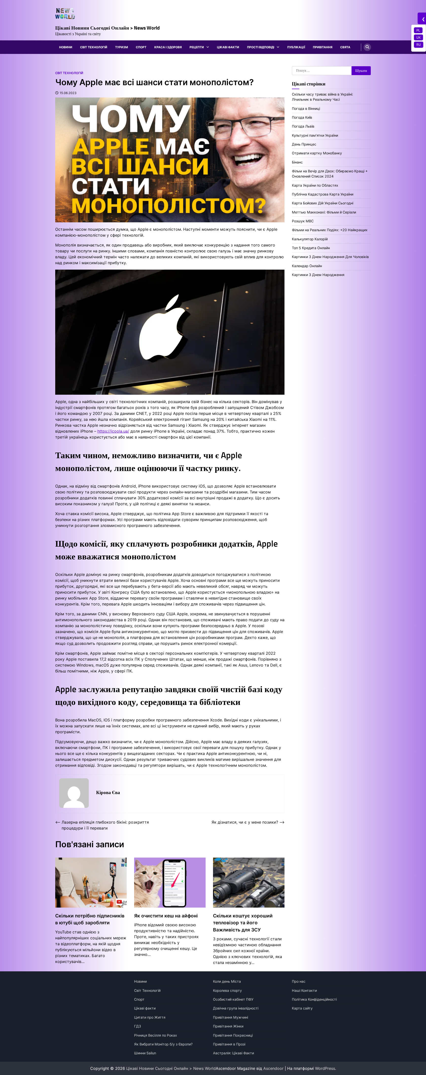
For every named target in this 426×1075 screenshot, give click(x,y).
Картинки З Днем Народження (318, 275)
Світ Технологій (93, 47)
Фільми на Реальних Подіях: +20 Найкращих (330, 230)
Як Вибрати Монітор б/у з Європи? (163, 1044)
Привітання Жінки (228, 1026)
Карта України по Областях (315, 185)
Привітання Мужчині (230, 1017)
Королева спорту (227, 990)
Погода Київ (302, 117)
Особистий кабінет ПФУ (233, 999)
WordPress (325, 1068)
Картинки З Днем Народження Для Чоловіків (330, 257)
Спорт (141, 47)
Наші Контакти (304, 990)
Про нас (298, 981)
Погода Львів (303, 126)
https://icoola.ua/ (113, 431)
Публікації (296, 47)
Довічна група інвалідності (235, 1008)
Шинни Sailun (145, 1053)
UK (418, 37)
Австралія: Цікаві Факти (233, 1053)
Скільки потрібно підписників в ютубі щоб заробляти (89, 919)
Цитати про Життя (149, 1017)
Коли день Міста (227, 981)
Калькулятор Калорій (310, 239)
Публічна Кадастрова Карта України (322, 194)
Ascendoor (273, 1068)
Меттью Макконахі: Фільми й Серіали (324, 212)
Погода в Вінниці (306, 108)
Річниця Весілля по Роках (155, 1035)
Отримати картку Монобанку (317, 153)
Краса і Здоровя (168, 47)
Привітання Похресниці (233, 1035)
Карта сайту (302, 1008)
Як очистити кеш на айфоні (166, 916)
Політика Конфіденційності (314, 999)
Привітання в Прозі (229, 1044)
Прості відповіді (260, 47)
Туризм (121, 47)
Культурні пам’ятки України (315, 135)
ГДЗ (137, 1026)
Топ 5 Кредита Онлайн (311, 248)
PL (418, 30)
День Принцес (304, 144)
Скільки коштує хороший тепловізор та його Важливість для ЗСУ (243, 923)
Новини (65, 47)
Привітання (322, 47)
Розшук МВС (303, 221)
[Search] (367, 47)
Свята (345, 47)
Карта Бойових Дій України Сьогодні (322, 203)
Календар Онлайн (307, 265)
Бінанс (297, 162)
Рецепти (197, 47)
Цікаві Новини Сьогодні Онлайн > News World (107, 28)
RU (418, 44)
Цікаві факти (228, 47)
